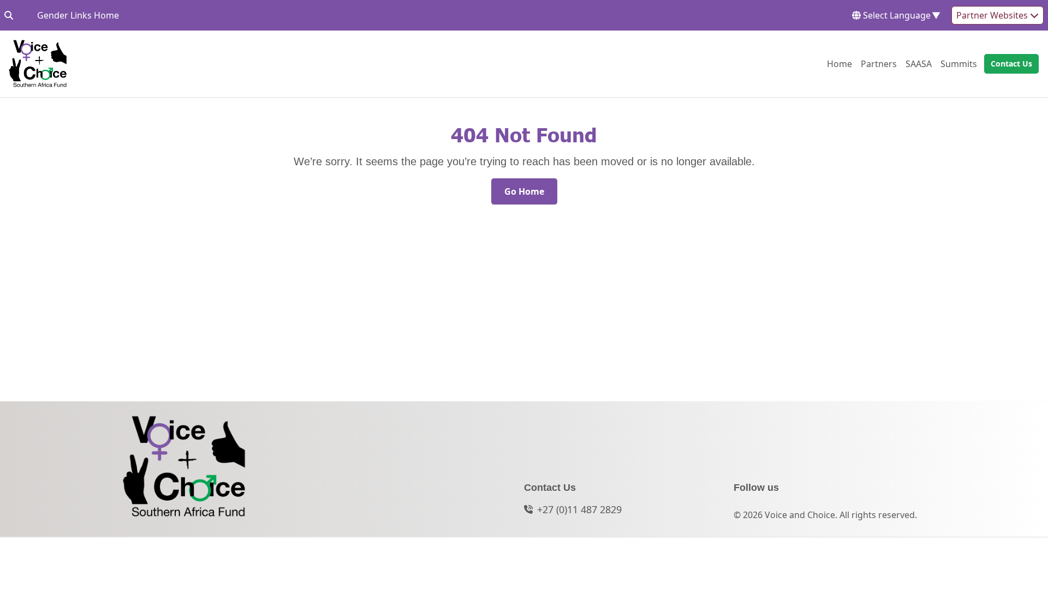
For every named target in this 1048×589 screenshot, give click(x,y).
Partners (879, 63)
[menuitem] (839, 64)
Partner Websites (993, 15)
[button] (1008, 63)
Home (839, 63)
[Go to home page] (38, 63)
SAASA (919, 63)
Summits (958, 63)
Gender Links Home (78, 15)
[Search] (8, 15)
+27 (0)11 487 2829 (579, 509)
